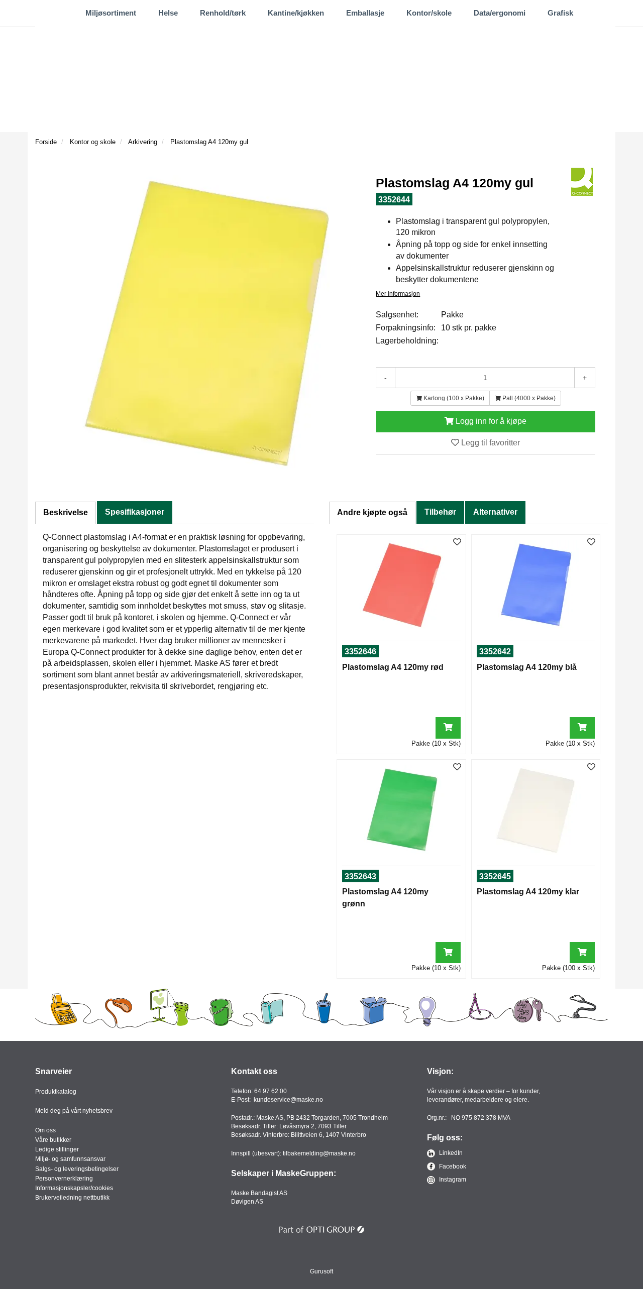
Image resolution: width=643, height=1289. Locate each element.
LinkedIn (450, 1152)
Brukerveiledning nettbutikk (72, 1197)
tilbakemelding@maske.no (319, 1153)
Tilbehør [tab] (440, 512)
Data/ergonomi (499, 13)
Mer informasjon (398, 293)
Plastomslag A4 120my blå (527, 667)
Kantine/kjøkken (296, 13)
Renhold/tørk (223, 13)
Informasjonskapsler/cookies (74, 1188)
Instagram (452, 1179)
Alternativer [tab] (495, 512)
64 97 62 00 (270, 1091)
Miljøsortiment (110, 13)
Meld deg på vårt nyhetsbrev (74, 1110)
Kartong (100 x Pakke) (453, 398)
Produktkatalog (55, 1091)
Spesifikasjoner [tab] (134, 512)
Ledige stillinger (57, 1149)
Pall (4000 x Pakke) (528, 398)
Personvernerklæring (64, 1178)
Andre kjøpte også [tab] (372, 512)
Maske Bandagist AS (259, 1193)
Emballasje (365, 13)
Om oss (45, 1130)
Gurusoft (321, 1271)
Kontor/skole (429, 13)
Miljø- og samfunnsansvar (70, 1158)
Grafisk (560, 13)
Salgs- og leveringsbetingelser (77, 1169)
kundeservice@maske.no (288, 1099)
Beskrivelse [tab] (65, 512)
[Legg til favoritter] (457, 542)
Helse (168, 13)
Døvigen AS (247, 1201)
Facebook (452, 1166)
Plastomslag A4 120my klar (528, 891)
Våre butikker (53, 1139)
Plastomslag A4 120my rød (393, 667)
